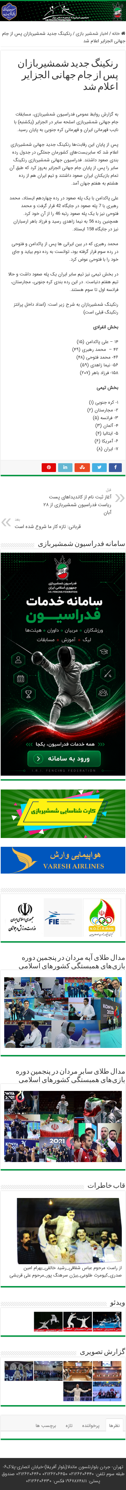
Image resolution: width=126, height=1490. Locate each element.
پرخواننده (90, 1425)
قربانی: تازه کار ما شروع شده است (48, 523)
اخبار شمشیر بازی (92, 33)
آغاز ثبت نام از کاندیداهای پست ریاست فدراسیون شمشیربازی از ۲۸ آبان (77, 501)
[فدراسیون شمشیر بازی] (63, 11)
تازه (69, 1425)
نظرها (114, 1425)
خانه (116, 33)
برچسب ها (46, 1425)
